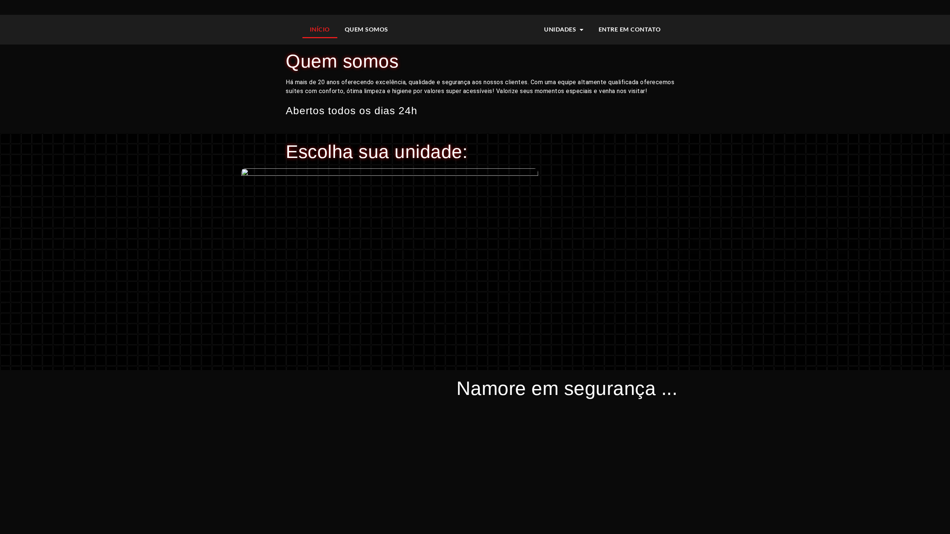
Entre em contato (630, 30)
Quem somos (366, 30)
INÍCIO (320, 30)
